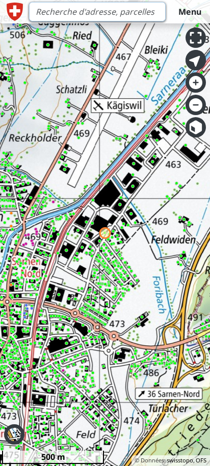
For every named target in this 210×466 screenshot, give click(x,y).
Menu (189, 11)
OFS (201, 460)
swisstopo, (181, 460)
